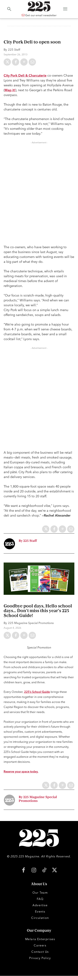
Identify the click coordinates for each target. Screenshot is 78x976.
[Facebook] (15, 62)
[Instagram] (34, 870)
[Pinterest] (24, 62)
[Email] (32, 62)
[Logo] (39, 6)
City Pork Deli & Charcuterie (25, 75)
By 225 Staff (28, 540)
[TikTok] (44, 870)
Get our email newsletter (40, 15)
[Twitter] (7, 62)
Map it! (10, 90)
